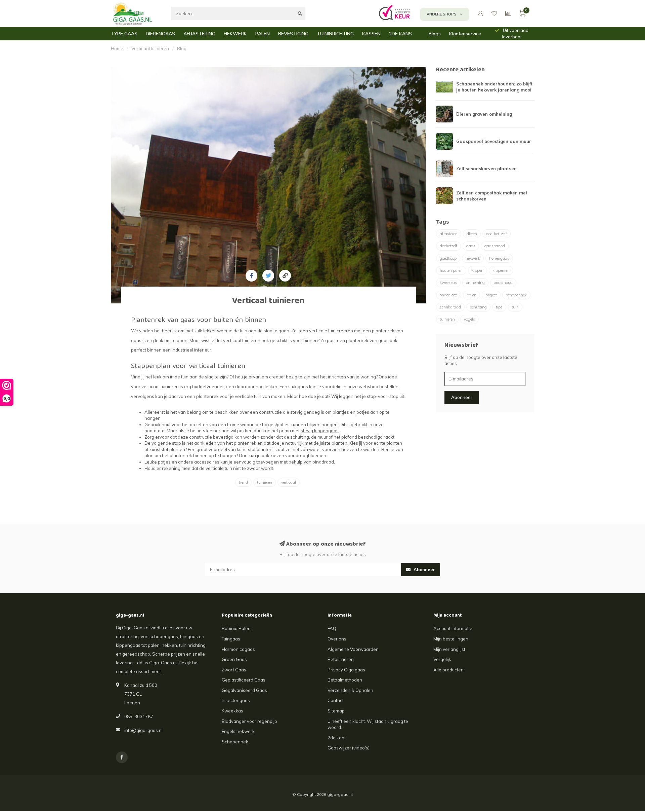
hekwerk (473, 258)
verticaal (288, 482)
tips (499, 307)
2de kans (337, 737)
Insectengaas (236, 700)
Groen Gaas (234, 659)
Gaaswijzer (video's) (349, 747)
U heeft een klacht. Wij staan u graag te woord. (368, 724)
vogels (469, 319)
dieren (472, 233)
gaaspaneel (494, 246)
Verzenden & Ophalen (350, 690)
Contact (336, 700)
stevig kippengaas (320, 430)
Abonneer (461, 397)
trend (243, 482)
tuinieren (264, 482)
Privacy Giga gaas (346, 669)
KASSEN (371, 34)
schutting (478, 307)
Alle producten (448, 669)
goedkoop (448, 258)
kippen (477, 270)
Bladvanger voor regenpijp (249, 721)
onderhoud (503, 282)
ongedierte (449, 295)
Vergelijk (442, 659)
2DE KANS (400, 34)
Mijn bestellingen (450, 638)
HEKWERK (235, 34)
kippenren (501, 270)
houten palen (451, 270)
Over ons (337, 638)
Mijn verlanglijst (449, 649)
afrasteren (449, 233)
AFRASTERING (199, 34)
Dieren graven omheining (484, 114)
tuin (515, 307)
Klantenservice (465, 34)
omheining (475, 282)
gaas (470, 246)
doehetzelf (448, 246)
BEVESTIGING (293, 34)
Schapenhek (235, 741)
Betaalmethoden (345, 680)
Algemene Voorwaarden (353, 649)
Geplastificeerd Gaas (243, 680)
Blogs (435, 34)
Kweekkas (232, 710)
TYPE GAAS (124, 34)
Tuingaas (231, 638)
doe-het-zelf (496, 233)
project (491, 295)
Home (117, 48)
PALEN (262, 34)
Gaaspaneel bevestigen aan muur (493, 141)
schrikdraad (450, 307)
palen (471, 295)
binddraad (323, 462)
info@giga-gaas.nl (143, 730)
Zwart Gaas (234, 669)
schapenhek (516, 295)
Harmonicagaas (238, 649)
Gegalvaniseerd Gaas (244, 690)
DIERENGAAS (160, 34)
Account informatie (452, 628)
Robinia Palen (236, 628)
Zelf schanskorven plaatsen (486, 168)
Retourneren (341, 659)
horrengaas (499, 258)
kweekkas (448, 282)
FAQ (332, 628)
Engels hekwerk (238, 731)
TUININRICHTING (335, 34)
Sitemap (336, 710)
